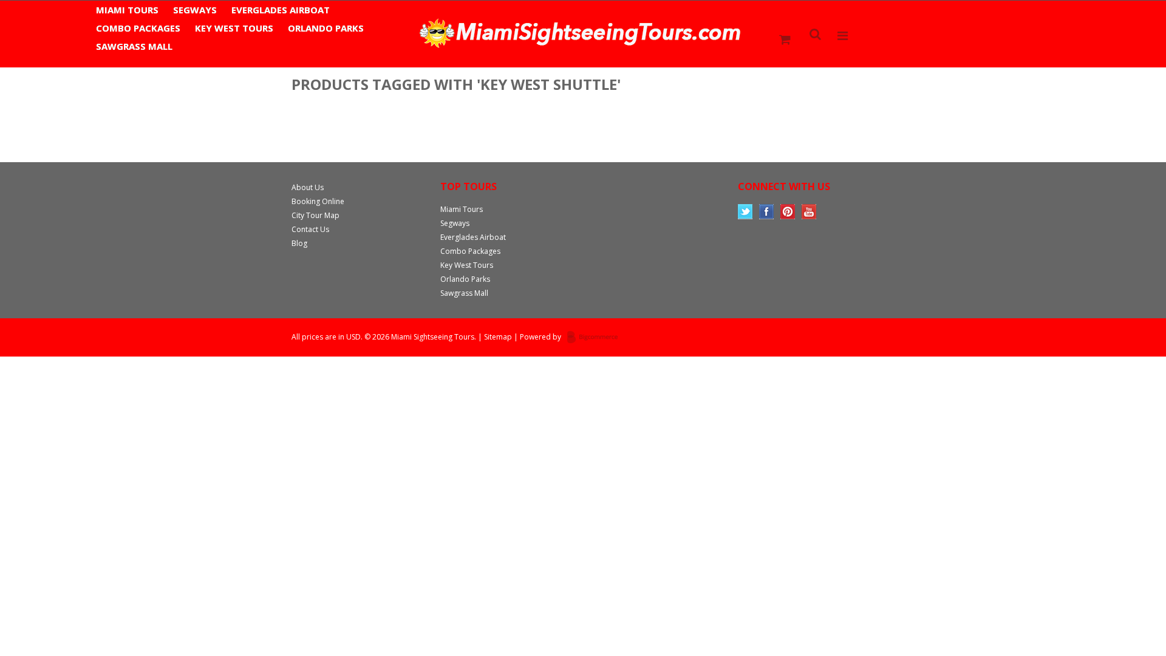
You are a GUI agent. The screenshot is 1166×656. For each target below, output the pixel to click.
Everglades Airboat (280, 10)
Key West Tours (234, 28)
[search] (815, 35)
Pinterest (788, 211)
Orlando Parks (326, 28)
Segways (195, 10)
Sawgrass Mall (134, 46)
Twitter (745, 211)
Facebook (766, 211)
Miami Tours (127, 10)
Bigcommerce (596, 337)
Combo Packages (138, 28)
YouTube (809, 211)
